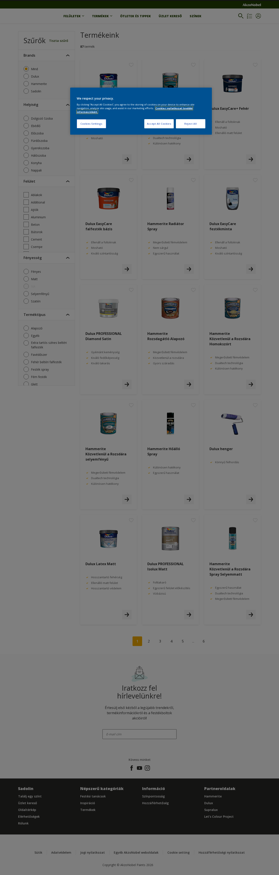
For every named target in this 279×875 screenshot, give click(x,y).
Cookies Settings (91, 123)
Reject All (190, 123)
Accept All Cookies (159, 123)
